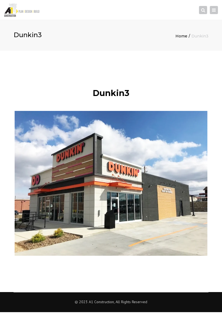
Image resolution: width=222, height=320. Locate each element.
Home (181, 36)
